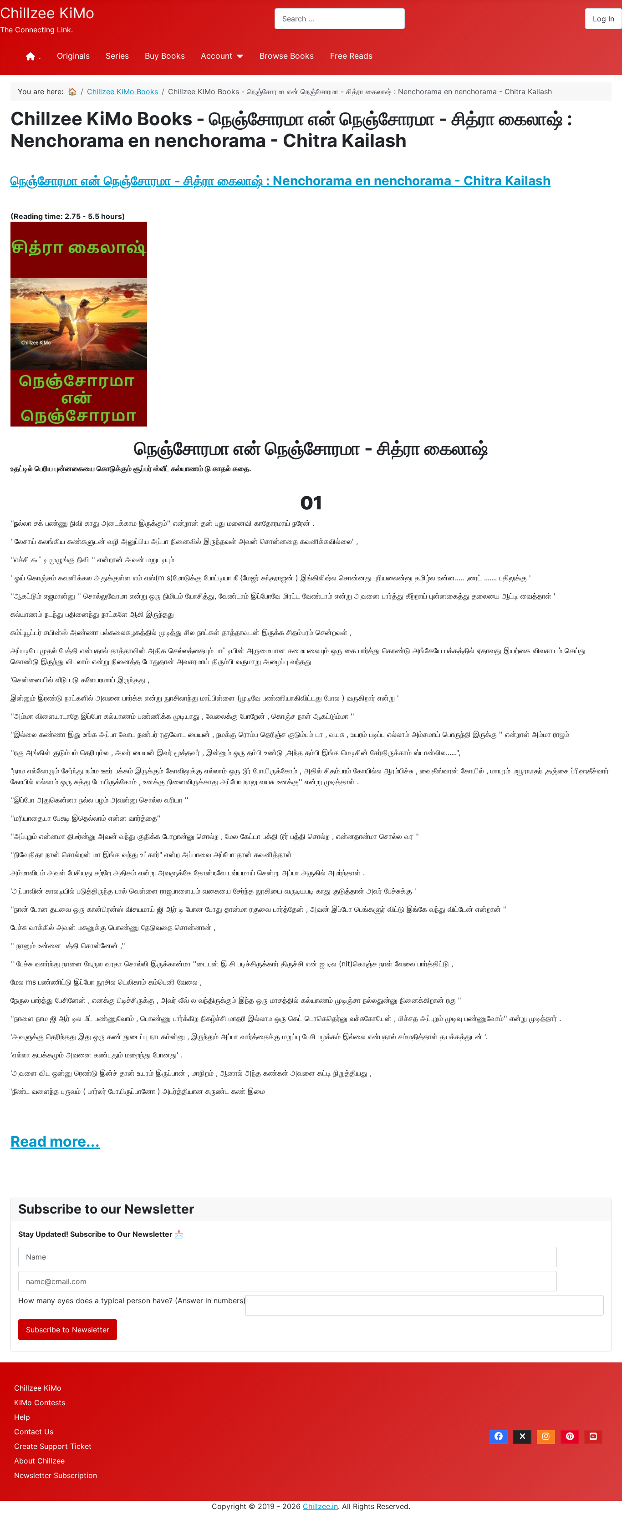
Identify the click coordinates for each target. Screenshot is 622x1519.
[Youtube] (593, 1437)
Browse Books (287, 56)
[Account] (238, 56)
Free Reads (351, 56)
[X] (522, 1437)
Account (216, 56)
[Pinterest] (570, 1437)
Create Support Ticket (53, 1446)
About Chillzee (39, 1460)
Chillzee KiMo (37, 1387)
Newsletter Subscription (55, 1475)
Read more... (55, 1141)
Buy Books (165, 56)
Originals (73, 56)
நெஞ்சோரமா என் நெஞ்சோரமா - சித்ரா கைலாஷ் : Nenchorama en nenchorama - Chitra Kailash (280, 180)
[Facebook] (498, 1437)
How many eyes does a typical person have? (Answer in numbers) (132, 1300)
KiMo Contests (39, 1402)
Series (117, 56)
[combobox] (340, 18)
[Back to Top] (606, 1502)
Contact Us (33, 1431)
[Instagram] (546, 1437)
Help (22, 1417)
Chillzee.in (320, 1506)
